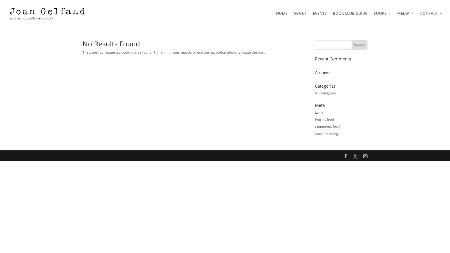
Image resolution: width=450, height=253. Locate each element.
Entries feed (324, 119)
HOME (282, 14)
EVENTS (320, 14)
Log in (319, 112)
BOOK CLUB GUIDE (350, 14)
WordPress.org (326, 134)
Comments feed (327, 126)
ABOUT (300, 14)
